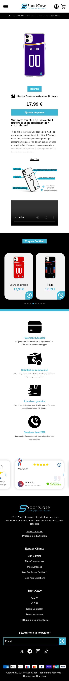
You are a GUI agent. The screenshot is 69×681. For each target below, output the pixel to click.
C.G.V (34, 597)
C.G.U (34, 603)
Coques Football (34, 241)
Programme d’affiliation (34, 535)
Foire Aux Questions (34, 578)
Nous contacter (34, 531)
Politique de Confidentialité (34, 620)
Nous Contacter (34, 608)
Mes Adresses (34, 566)
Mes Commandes (34, 561)
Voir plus (34, 159)
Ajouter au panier (34, 112)
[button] (25, 303)
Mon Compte (34, 555)
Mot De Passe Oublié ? (34, 572)
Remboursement (34, 614)
